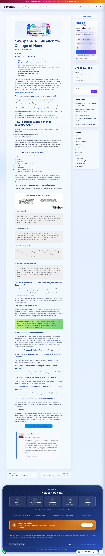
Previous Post (12, 473)
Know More (86, 525)
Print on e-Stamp (38, 7)
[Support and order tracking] (92, 6)
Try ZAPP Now (86, 52)
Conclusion (21, 75)
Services (59, 7)
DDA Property (78, 144)
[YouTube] (19, 544)
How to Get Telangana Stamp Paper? (85, 124)
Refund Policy (50, 509)
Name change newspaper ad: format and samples (32, 65)
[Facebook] (11, 544)
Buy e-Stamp (25, 7)
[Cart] (96, 6)
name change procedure (37, 108)
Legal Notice (78, 152)
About (68, 7)
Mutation (77, 155)
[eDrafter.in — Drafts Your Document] (9, 7)
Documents (49, 7)
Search (77, 89)
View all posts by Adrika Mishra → (33, 456)
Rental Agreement (80, 80)
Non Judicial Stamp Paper (82, 161)
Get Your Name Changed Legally (38, 426)
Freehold (77, 147)
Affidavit (77, 78)
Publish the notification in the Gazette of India (27, 117)
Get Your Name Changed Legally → (24, 92)
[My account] (100, 6)
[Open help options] (101, 552)
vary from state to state (53, 340)
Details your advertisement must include (29, 63)
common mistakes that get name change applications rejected (39, 316)
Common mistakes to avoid (26, 69)
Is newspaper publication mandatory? (29, 71)
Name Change (19, 49)
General (77, 72)
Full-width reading (87, 16)
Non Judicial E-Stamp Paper (82, 75)
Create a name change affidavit (23, 111)
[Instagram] (15, 544)
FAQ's (69, 509)
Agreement (78, 139)
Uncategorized (79, 166)
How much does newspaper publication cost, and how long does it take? (38, 67)
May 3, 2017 (18, 54)
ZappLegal (78, 7)
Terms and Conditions (61, 509)
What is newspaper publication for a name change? (32, 61)
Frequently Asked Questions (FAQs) (28, 73)
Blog (36, 509)
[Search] (88, 6)
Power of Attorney (80, 164)
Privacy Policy (42, 509)
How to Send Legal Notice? (82, 115)
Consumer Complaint (81, 141)
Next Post (66, 473)
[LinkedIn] (23, 544)
